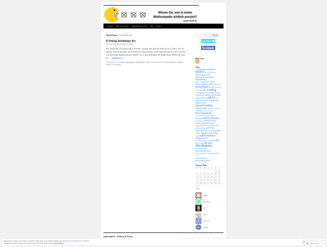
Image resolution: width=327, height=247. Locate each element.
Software (211, 123)
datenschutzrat (217, 84)
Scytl (213, 120)
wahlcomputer (207, 135)
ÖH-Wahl (208, 142)
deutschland (201, 86)
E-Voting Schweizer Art (121, 41)
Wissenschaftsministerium (202, 141)
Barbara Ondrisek (208, 69)
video (197, 136)
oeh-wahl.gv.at (199, 110)
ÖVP (196, 156)
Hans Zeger (204, 100)
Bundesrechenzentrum (202, 75)
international (130, 62)
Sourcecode (198, 125)
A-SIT (197, 69)
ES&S (207, 93)
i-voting (211, 100)
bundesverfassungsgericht (204, 77)
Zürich (108, 64)
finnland (197, 95)
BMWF (199, 72)
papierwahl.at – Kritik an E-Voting (117, 236)
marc (130, 44)
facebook (217, 93)
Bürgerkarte (200, 79)
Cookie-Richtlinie (58, 243)
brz (211, 72)
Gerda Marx (216, 95)
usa (218, 130)
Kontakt (158, 26)
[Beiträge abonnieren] (197, 62)
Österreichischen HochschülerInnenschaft (203, 149)
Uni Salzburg (212, 130)
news (148, 62)
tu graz (204, 128)
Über (151, 26)
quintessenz (199, 118)
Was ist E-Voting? (122, 26)
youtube (212, 140)
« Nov (197, 189)
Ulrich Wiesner (201, 130)
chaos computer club (203, 84)
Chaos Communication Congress (205, 82)
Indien (217, 100)
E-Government (199, 90)
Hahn (197, 100)
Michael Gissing (211, 108)
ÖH (217, 140)
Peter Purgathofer (203, 112)
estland (211, 93)
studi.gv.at (198, 128)
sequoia (198, 123)
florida (202, 95)
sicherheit (204, 123)
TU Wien (211, 128)
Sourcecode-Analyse (209, 125)
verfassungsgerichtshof (204, 132)
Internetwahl (200, 102)
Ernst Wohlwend (170, 62)
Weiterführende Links (139, 26)
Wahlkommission (201, 138)
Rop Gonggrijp (199, 121)
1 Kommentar (116, 64)
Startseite (109, 26)
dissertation (218, 87)
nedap (218, 108)
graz (217, 98)
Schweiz (180, 62)
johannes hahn (201, 108)
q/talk (212, 115)
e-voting (122, 62)
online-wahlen (208, 111)
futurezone (208, 95)
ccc (206, 79)
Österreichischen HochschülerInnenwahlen (207, 153)
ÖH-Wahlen (203, 145)
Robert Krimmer (211, 117)
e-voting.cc (200, 92)
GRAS (211, 97)
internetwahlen (140, 62)
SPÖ (217, 125)
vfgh (216, 132)
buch (214, 72)
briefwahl (207, 72)
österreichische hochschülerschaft (202, 159)
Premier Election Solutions (202, 116)
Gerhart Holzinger (201, 98)
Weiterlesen (118, 57)
